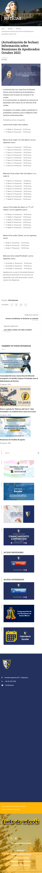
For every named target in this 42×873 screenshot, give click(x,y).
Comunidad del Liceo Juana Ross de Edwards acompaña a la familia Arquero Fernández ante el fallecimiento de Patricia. (19, 378)
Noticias (4, 59)
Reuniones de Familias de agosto (12, 439)
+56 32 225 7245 (10, 681)
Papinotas (21, 850)
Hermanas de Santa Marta (21, 843)
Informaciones (13, 300)
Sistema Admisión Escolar (21, 854)
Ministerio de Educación (21, 865)
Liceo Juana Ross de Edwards (10, 806)
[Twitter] (21, 304)
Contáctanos (9, 685)
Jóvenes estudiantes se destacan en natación (21, 318)
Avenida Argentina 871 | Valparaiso (16, 678)
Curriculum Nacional (21, 858)
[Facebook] (11, 304)
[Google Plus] (16, 304)
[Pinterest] (25, 304)
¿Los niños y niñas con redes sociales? (18, 330)
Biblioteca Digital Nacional (21, 861)
